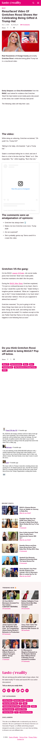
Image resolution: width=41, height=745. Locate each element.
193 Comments (25, 24)
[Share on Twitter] (10, 28)
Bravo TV (5, 364)
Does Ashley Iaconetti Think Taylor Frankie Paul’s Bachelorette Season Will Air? (28, 535)
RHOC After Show (16, 283)
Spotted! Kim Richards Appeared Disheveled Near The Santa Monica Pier (28, 559)
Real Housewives (16, 364)
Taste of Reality (13, 737)
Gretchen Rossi (7, 367)
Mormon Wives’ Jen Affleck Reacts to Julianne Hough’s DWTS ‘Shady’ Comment (9, 653)
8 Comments (23, 563)
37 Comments (25, 661)
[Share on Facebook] (7, 28)
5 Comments (23, 551)
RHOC (4, 370)
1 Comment (22, 528)
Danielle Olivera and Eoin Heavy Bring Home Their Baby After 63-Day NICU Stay (29, 547)
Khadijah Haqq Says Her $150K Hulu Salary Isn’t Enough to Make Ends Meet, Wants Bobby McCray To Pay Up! (29, 522)
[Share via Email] (14, 27)
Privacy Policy (33, 737)
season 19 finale (18, 273)
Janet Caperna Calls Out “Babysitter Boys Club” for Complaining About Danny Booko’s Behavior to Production (10, 628)
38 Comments (25, 630)
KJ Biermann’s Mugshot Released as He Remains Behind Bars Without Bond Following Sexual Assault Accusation (29, 654)
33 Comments (6, 608)
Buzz (4, 8)
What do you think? (25, 513)
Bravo (25, 364)
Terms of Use (23, 737)
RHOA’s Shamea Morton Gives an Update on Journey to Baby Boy (28, 509)
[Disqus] (20, 401)
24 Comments (6, 634)
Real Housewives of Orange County (25, 367)
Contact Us (20, 739)
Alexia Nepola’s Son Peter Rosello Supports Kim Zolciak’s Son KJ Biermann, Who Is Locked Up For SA (28, 571)
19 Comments (25, 608)
